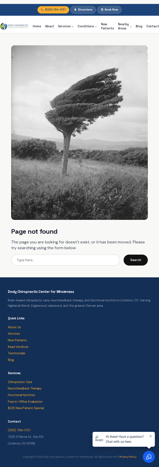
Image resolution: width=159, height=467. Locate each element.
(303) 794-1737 (55, 9)
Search (135, 260)
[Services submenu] (73, 26)
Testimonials (16, 353)
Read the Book (18, 347)
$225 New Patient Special (26, 408)
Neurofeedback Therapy (24, 388)
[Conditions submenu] (96, 26)
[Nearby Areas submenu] (131, 26)
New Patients (17, 340)
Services (14, 333)
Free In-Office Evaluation (25, 402)
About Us (14, 327)
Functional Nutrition (21, 395)
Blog (11, 360)
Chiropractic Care (20, 382)
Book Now (111, 9)
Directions (85, 9)
